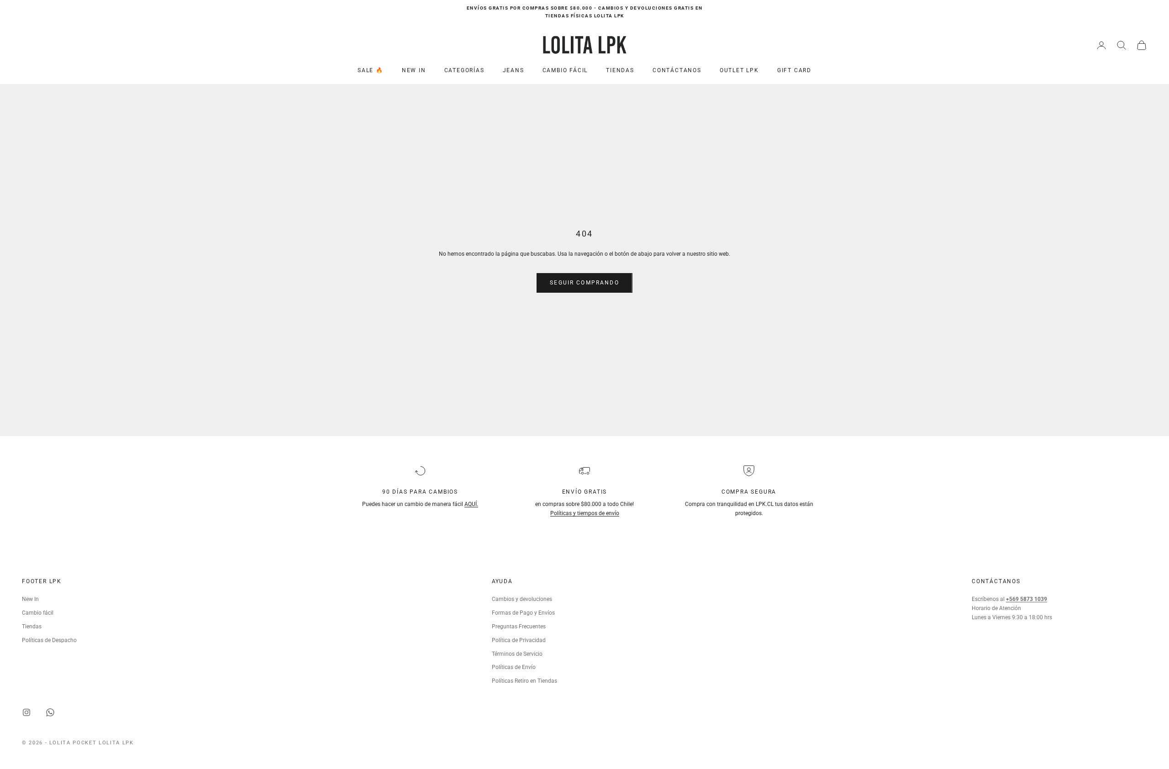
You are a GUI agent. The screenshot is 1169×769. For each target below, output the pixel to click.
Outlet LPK (739, 70)
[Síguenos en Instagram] (26, 712)
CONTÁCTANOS (677, 70)
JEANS (513, 70)
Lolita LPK (116, 743)
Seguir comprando (584, 282)
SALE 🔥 (371, 70)
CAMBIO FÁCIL (565, 70)
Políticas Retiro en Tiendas (524, 681)
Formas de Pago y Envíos (523, 613)
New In (30, 599)
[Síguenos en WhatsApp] (50, 712)
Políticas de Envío (514, 667)
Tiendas (32, 626)
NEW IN (414, 70)
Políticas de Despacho (49, 640)
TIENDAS (620, 70)
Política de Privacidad (519, 640)
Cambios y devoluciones (522, 599)
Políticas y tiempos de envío (584, 513)
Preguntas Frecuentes (519, 626)
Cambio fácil (37, 613)
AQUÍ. (471, 504)
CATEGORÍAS (464, 70)
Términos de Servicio (517, 654)
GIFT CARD (794, 70)
